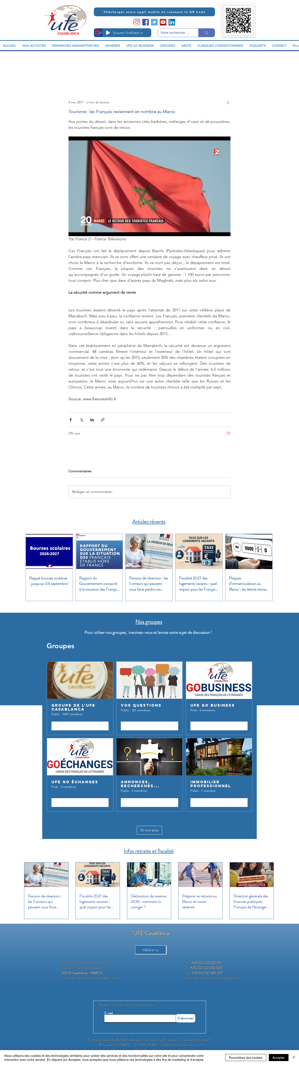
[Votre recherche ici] (206, 33)
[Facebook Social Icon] (145, 22)
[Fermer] (293, 1057)
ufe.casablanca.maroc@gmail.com (94, 977)
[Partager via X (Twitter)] (81, 420)
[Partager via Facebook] (71, 420)
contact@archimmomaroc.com (181, 1044)
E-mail (108, 1013)
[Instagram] (137, 22)
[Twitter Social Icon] (154, 22)
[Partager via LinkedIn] (92, 420)
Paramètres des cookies (245, 1057)
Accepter (279, 1057)
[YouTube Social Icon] (163, 22)
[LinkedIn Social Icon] (172, 22)
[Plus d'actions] (227, 102)
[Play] (108, 33)
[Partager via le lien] (103, 420)
